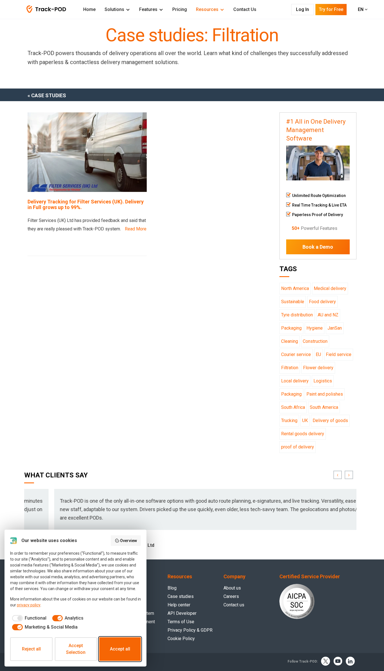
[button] (337, 475)
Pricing (179, 9)
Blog (172, 588)
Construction (315, 341)
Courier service (296, 354)
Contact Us (244, 9)
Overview (128, 540)
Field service (338, 354)
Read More (135, 229)
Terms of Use (181, 621)
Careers (231, 596)
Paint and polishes (324, 394)
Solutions (114, 9)
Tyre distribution (297, 315)
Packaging (291, 328)
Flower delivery (318, 367)
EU (318, 354)
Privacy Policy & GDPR (190, 630)
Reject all (31, 649)
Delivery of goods (330, 420)
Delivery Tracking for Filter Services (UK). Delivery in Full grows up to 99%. (86, 204)
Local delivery (295, 381)
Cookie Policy (181, 638)
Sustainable (292, 301)
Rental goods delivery (302, 433)
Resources (207, 9)
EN (361, 9)
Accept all (120, 649)
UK (305, 420)
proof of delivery (297, 447)
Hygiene (314, 328)
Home (89, 9)
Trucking (289, 420)
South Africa (293, 407)
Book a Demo (317, 247)
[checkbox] (28, 618)
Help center (179, 604)
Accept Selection (75, 649)
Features (148, 9)
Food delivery (322, 301)
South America (324, 407)
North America (295, 288)
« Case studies (47, 95)
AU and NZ (328, 315)
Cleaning (289, 341)
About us (232, 588)
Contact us (233, 604)
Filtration (289, 367)
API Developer (182, 613)
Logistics (322, 381)
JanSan (334, 328)
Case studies (181, 596)
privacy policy (28, 605)
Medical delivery (330, 288)
